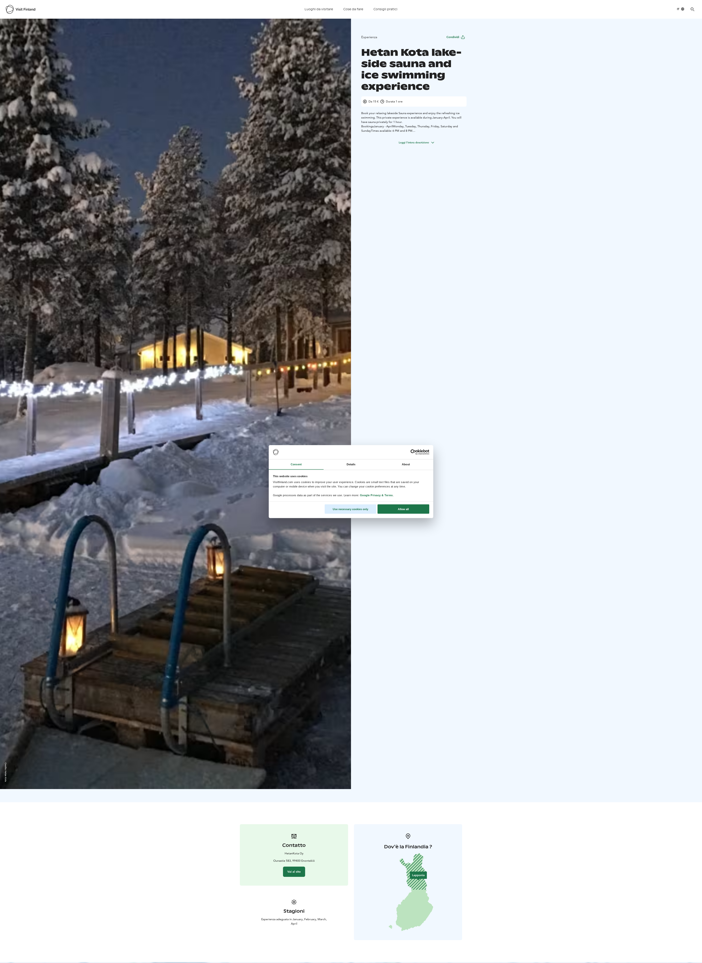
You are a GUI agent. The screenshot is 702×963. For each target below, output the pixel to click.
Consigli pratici (385, 9)
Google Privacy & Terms (376, 495)
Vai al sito (294, 871)
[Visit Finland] (20, 9)
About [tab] (406, 464)
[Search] (692, 9)
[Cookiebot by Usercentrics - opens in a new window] (413, 452)
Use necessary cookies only (350, 508)
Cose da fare (353, 9)
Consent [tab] (296, 464)
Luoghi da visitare (319, 9)
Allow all (403, 508)
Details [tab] (351, 464)
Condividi (452, 37)
